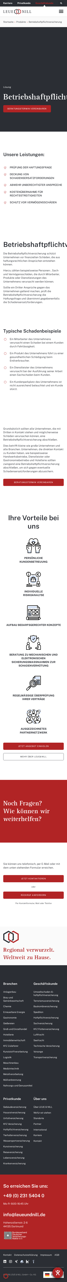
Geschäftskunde (44, 3)
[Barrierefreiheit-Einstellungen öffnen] (57, 1272)
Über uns (40, 1099)
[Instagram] (10, 1261)
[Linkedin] (5, 1261)
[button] (61, 3)
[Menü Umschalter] (61, 11)
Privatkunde (24, 3)
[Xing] (16, 1261)
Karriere (7, 3)
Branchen (10, 983)
